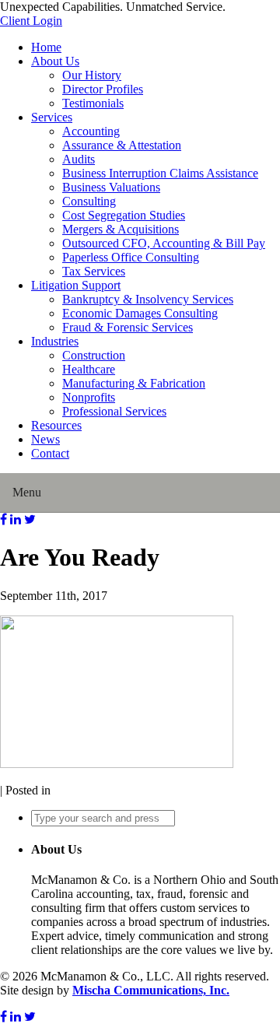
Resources (56, 425)
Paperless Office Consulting (130, 257)
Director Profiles (102, 89)
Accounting (91, 131)
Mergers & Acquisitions (120, 229)
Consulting (89, 201)
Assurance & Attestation (121, 145)
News (45, 439)
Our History (91, 75)
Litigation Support (76, 285)
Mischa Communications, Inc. (150, 990)
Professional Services (114, 411)
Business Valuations (111, 187)
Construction (93, 355)
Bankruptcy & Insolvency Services (147, 299)
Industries (55, 341)
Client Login (31, 20)
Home (46, 47)
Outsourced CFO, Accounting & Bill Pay (163, 243)
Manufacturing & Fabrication (133, 383)
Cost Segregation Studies (123, 215)
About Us (55, 61)
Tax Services (93, 271)
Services (51, 117)
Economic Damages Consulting (140, 313)
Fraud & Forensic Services (127, 327)
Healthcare (88, 369)
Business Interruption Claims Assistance (160, 173)
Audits (78, 159)
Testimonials (93, 103)
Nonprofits (88, 397)
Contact (50, 453)
